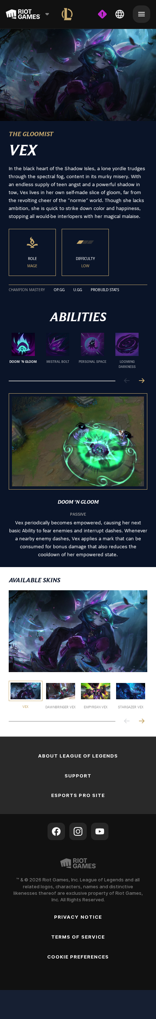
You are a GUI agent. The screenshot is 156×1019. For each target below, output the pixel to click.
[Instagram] (78, 831)
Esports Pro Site (78, 795)
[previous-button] (127, 381)
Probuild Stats (105, 290)
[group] (75, 351)
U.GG (77, 290)
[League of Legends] (67, 14)
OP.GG (59, 290)
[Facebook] (56, 831)
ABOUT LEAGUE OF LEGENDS (78, 756)
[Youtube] (99, 831)
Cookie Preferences (78, 957)
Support (78, 776)
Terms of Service (78, 937)
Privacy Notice (78, 917)
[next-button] (141, 381)
